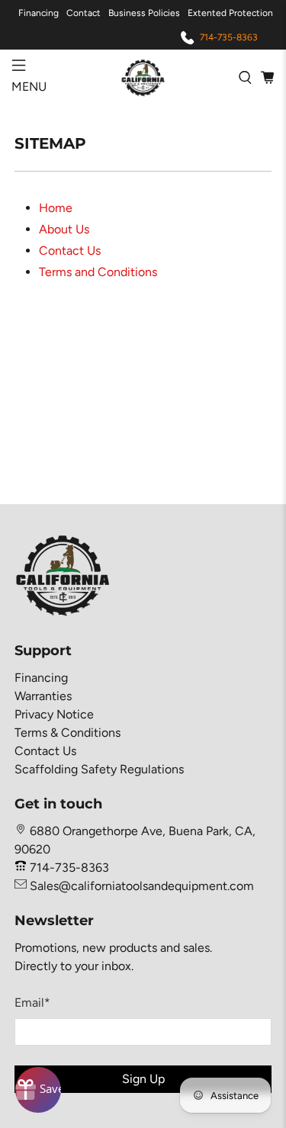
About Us (64, 229)
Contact (83, 13)
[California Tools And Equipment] (143, 77)
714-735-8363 (229, 37)
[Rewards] (38, 1090)
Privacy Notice (54, 714)
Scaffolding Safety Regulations (99, 769)
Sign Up (143, 1079)
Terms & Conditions (67, 732)
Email (32, 1002)
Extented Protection (230, 13)
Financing (38, 13)
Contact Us (70, 250)
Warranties (43, 696)
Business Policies (144, 13)
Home (55, 208)
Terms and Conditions (98, 272)
